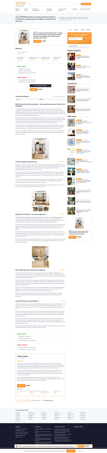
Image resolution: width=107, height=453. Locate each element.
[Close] (76, 218)
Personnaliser (80, 451)
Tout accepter (71, 451)
